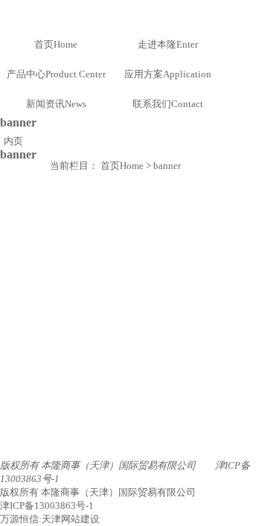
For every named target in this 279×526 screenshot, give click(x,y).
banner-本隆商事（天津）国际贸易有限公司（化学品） (139, 13)
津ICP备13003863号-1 (47, 505)
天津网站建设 (71, 519)
